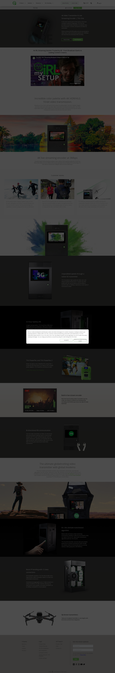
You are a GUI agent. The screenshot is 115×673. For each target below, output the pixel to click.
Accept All (66, 340)
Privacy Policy (44, 335)
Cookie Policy (52, 335)
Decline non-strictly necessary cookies (80, 340)
